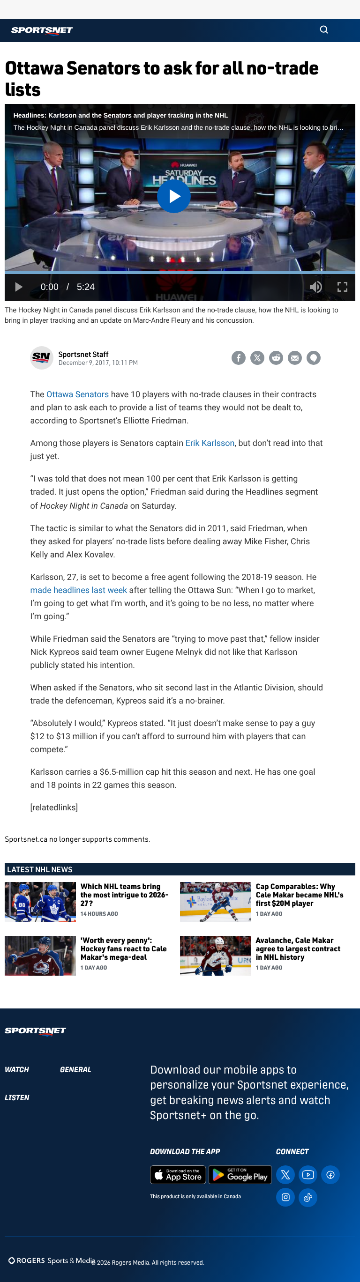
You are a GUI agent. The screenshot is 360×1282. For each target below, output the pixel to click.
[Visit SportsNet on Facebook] (330, 1174)
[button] (324, 30)
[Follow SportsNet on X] (285, 1174)
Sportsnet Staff (83, 354)
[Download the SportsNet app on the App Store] (178, 1174)
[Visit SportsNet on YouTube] (308, 1174)
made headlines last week (78, 590)
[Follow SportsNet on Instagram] (285, 1196)
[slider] (180, 272)
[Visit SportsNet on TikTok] (308, 1197)
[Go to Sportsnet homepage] (42, 31)
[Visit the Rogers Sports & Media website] (51, 1260)
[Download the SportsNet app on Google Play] (240, 1174)
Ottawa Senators (77, 395)
